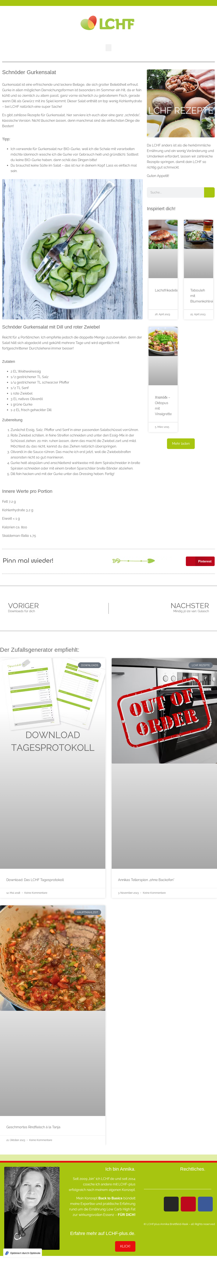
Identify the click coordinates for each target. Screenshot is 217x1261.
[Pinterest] (188, 1204)
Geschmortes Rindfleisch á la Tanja (33, 1127)
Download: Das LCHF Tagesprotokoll (35, 880)
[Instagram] (171, 1204)
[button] (108, 47)
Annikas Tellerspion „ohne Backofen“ (146, 880)
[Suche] (209, 192)
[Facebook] (205, 1204)
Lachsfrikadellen (167, 290)
